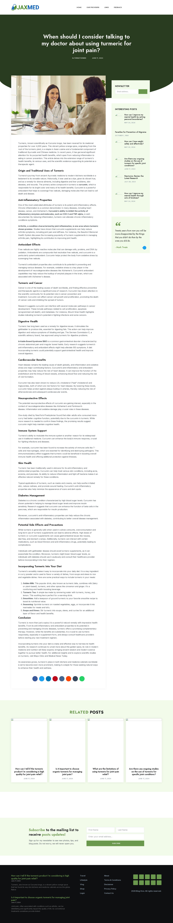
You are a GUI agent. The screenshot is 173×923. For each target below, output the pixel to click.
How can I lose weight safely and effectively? (134, 142)
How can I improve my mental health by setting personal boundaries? (134, 117)
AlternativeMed (79, 58)
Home (79, 7)
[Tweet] (144, 248)
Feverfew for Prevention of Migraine (130, 132)
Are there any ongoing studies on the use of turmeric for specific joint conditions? (135, 162)
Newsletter (122, 86)
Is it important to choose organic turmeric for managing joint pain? (67, 771)
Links (107, 7)
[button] (159, 7)
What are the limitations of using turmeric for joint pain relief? (105, 771)
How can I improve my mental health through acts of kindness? (134, 195)
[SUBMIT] (143, 91)
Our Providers (93, 7)
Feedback (118, 7)
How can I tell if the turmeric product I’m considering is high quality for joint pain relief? (29, 771)
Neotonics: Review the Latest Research (133, 177)
